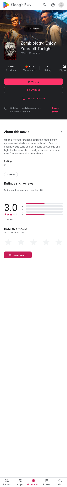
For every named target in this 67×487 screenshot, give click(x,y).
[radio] (8, 242)
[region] (33, 68)
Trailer (33, 29)
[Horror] (11, 174)
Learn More (55, 110)
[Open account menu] (61, 5)
